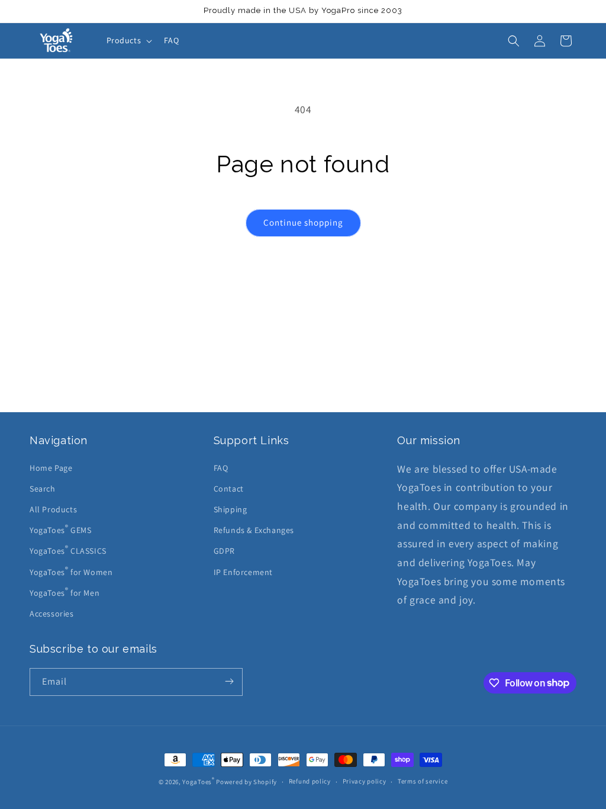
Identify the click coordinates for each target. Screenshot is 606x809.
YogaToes (198, 782)
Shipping (230, 509)
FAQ (221, 468)
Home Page (51, 468)
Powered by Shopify (246, 782)
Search (43, 488)
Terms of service (422, 781)
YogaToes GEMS (60, 529)
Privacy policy (364, 781)
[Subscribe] (229, 682)
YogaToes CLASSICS (68, 550)
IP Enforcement (243, 572)
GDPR (224, 550)
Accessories (52, 613)
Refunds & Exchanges (254, 530)
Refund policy (310, 781)
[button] (128, 40)
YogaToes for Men (64, 591)
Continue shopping (303, 222)
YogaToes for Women (71, 570)
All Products (53, 509)
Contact (229, 488)
